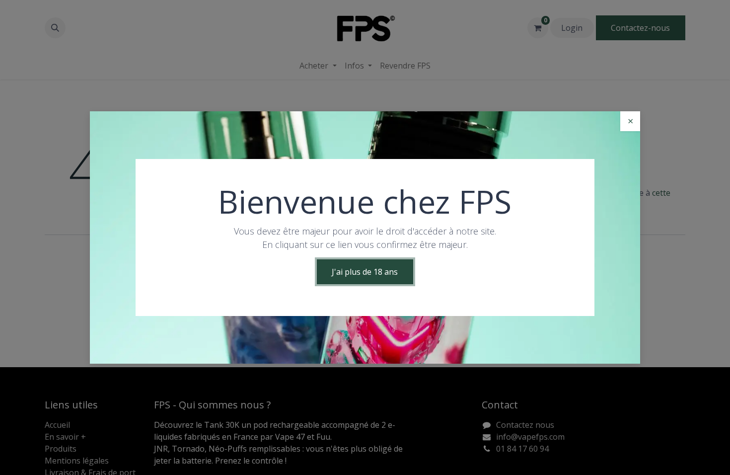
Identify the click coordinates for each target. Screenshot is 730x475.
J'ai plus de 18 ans (365, 271)
